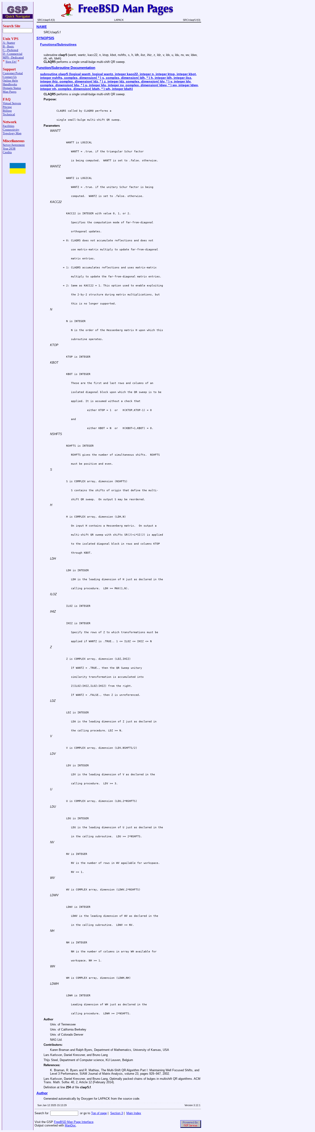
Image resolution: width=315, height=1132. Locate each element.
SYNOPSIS (45, 38)
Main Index (133, 1113)
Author (42, 1093)
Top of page (99, 1113)
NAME (41, 27)
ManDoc (70, 1125)
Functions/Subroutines (58, 44)
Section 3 (116, 1113)
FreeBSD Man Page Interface (73, 1122)
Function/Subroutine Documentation (65, 68)
